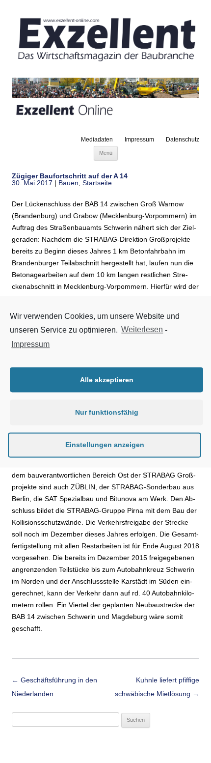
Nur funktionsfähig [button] (106, 412)
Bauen (68, 183)
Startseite (97, 183)
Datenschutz (182, 139)
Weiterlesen (142, 329)
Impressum (139, 139)
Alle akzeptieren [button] (106, 380)
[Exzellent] (105, 62)
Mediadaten (97, 139)
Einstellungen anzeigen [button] (104, 445)
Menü (105, 153)
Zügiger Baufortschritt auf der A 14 (70, 176)
